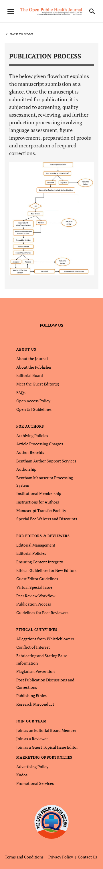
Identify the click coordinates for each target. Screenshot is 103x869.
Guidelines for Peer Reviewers (42, 612)
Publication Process (33, 604)
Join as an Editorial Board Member (46, 730)
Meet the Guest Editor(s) (37, 384)
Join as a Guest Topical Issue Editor (47, 747)
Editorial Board (29, 375)
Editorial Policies (31, 553)
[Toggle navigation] (10, 11)
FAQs (20, 392)
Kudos (21, 774)
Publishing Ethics (31, 695)
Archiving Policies (32, 435)
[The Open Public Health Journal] (52, 821)
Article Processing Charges (39, 443)
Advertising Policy (32, 766)
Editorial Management (35, 545)
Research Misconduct (35, 704)
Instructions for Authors (37, 502)
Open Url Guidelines (34, 409)
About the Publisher (34, 367)
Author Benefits (30, 452)
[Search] (92, 11)
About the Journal (32, 358)
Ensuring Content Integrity (39, 562)
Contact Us (87, 857)
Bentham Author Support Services (46, 461)
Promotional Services (35, 783)
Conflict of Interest (33, 647)
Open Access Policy (33, 400)
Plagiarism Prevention (35, 671)
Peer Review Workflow (35, 595)
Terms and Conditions (24, 857)
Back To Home (21, 34)
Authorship (26, 469)
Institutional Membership (38, 493)
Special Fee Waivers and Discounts (46, 518)
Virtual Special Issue (34, 587)
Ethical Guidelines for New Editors (46, 570)
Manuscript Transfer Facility (41, 510)
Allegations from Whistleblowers (45, 638)
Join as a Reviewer (32, 738)
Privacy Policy (60, 857)
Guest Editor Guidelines (37, 578)
